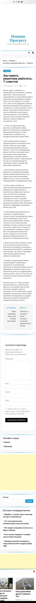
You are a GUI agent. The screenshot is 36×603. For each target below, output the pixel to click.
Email (7, 392)
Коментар (9, 359)
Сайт (7, 400)
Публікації (8, 446)
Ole (19, 600)
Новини (7, 71)
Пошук (5, 497)
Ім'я (7, 383)
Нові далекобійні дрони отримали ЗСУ (23, 594)
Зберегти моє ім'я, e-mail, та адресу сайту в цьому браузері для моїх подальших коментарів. (17, 411)
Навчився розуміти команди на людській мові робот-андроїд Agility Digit (17, 543)
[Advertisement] (18, 19)
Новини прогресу (18, 38)
